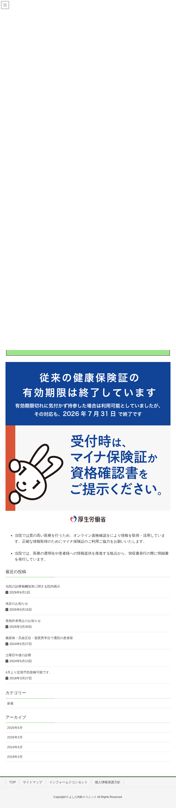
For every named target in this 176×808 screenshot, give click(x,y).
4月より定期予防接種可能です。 (29, 672)
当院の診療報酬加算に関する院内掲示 (33, 586)
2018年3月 (15, 757)
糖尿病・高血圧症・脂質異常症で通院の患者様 (39, 638)
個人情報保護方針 (108, 782)
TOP (12, 782)
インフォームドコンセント (68, 782)
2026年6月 (15, 727)
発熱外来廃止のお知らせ (23, 621)
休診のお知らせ (17, 603)
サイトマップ (32, 782)
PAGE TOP (167, 779)
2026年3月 (15, 737)
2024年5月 (15, 747)
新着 (10, 703)
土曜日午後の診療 (18, 655)
